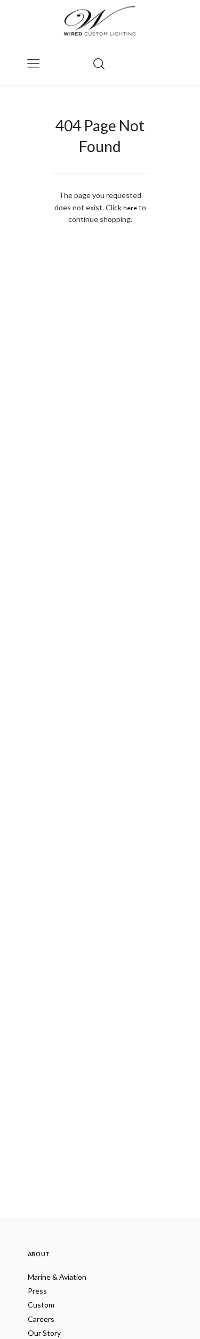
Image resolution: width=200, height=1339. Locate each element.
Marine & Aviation (57, 1276)
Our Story (44, 1332)
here (130, 208)
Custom (41, 1304)
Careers (41, 1319)
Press (37, 1290)
